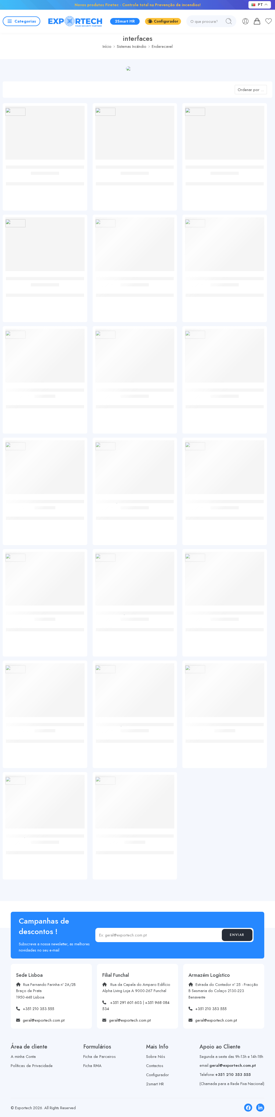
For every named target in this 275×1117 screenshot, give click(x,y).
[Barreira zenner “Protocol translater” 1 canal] (45, 581)
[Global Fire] (15, 112)
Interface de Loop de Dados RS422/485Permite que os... (224, 180)
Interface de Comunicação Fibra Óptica (135, 624)
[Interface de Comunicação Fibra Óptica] (135, 581)
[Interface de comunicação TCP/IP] (45, 246)
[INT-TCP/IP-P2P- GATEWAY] (135, 358)
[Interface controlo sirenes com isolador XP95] (45, 469)
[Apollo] (15, 335)
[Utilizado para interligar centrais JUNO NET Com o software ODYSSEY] (135, 469)
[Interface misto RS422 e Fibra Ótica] (224, 469)
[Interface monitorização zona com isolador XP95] (45, 358)
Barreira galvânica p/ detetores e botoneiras (224, 735)
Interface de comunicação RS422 (135, 178)
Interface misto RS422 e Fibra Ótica (224, 512)
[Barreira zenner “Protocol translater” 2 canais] (45, 692)
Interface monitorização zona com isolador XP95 (45, 403)
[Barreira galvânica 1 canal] (135, 804)
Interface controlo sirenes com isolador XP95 (45, 512)
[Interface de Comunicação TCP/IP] (135, 692)
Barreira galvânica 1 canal (135, 847)
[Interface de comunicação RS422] (135, 135)
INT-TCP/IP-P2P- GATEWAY (135, 401)
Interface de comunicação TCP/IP (45, 289)
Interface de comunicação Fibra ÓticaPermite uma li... (224, 626)
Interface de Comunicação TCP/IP (134, 735)
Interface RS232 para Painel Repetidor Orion (45, 178)
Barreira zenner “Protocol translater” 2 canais (45, 738)
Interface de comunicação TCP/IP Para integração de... (134, 292)
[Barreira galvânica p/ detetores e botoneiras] (224, 692)
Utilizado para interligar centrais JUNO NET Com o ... (135, 515)
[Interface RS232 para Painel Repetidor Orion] (45, 135)
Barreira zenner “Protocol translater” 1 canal (45, 624)
